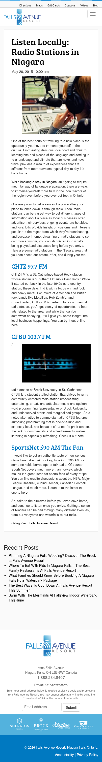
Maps (39, 5)
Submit (71, 707)
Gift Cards (54, 5)
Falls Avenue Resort (43, 523)
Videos (84, 5)
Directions (25, 5)
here (14, 324)
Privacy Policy (87, 754)
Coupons (70, 5)
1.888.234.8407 (51, 677)
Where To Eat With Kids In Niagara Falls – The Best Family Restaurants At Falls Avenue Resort (49, 568)
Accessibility (64, 754)
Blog (95, 5)
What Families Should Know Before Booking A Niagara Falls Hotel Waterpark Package (51, 578)
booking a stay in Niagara (38, 181)
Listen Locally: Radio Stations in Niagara (45, 51)
